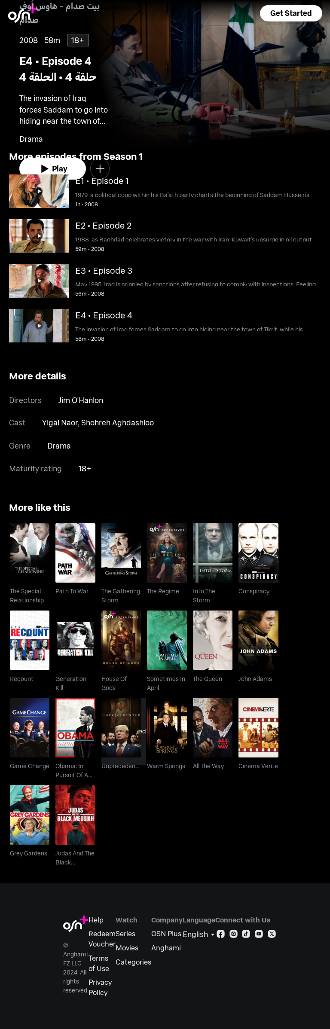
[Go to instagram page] (233, 935)
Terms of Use (99, 963)
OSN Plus (166, 933)
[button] (291, 13)
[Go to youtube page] (259, 935)
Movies (127, 948)
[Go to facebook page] (220, 935)
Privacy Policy (100, 987)
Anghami (166, 948)
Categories (133, 962)
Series (125, 933)
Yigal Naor (60, 422)
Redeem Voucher (102, 938)
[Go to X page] (271, 935)
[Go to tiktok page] (246, 935)
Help (96, 920)
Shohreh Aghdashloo (117, 422)
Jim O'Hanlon (80, 400)
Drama (59, 445)
